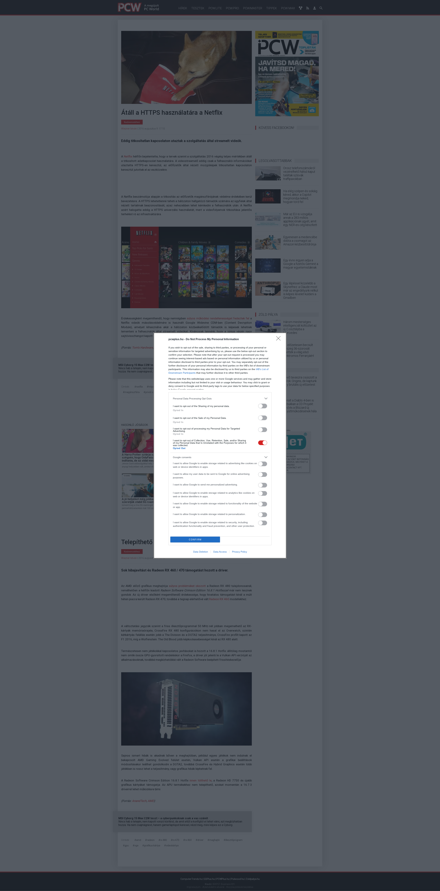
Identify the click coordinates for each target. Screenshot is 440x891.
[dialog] (220, 445)
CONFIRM (195, 539)
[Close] (279, 339)
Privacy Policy (239, 551)
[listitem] (220, 398)
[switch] (262, 406)
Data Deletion (200, 551)
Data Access (220, 551)
